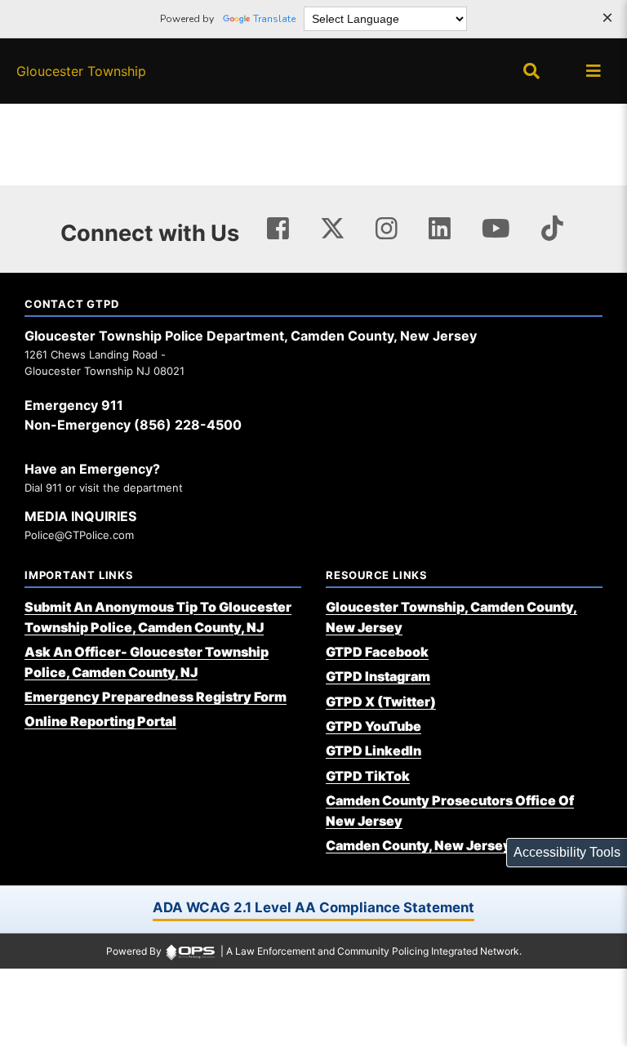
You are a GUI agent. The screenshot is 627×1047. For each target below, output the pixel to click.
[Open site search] (531, 71)
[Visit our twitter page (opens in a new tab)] (333, 226)
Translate (274, 18)
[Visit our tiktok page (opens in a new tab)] (552, 229)
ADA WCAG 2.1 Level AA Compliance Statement (313, 907)
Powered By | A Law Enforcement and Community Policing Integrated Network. (314, 951)
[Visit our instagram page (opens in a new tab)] (386, 229)
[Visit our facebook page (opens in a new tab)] (278, 229)
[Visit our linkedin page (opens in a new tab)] (439, 229)
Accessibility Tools (567, 852)
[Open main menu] (593, 71)
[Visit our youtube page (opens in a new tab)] (496, 229)
